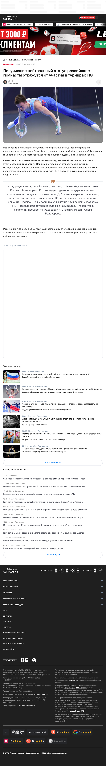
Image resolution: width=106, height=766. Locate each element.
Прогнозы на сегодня (13, 605)
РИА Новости (81, 688)
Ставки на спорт (10, 587)
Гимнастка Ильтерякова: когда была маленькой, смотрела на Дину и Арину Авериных (43, 502)
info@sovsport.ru (40, 694)
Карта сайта (8, 649)
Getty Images (69, 688)
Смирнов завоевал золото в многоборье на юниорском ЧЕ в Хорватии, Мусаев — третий (45, 478)
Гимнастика (8, 64)
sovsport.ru (73, 680)
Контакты (7, 616)
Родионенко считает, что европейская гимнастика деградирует (33, 548)
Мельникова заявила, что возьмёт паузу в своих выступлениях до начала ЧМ (39, 494)
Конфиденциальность (13, 638)
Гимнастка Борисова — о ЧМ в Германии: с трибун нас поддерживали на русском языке (45, 509)
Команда (7, 621)
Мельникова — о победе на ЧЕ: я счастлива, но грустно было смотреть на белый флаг (43, 517)
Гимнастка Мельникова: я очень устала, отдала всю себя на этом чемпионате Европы (43, 533)
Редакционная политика (14, 632)
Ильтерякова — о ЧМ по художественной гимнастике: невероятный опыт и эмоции (42, 525)
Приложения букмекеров (14, 599)
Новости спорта (10, 581)
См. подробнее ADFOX (75, 711)
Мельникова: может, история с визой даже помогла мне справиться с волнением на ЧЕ (44, 486)
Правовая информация (13, 643)
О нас (5, 610)
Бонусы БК (7, 593)
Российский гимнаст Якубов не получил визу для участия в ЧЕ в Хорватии (38, 540)
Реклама (7, 627)
